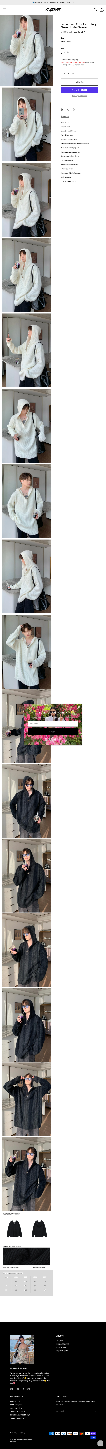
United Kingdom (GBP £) (17, 1433)
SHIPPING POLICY (16, 1408)
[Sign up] (94, 1411)
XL (68, 52)
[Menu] (4, 10)
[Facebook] (46, 739)
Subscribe (53, 732)
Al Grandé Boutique (21, 1439)
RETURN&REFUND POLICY (20, 1415)
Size (62, 48)
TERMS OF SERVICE (17, 1411)
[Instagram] (50, 739)
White (63, 42)
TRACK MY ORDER (17, 1418)
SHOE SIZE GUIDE (62, 1351)
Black (69, 42)
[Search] (95, 10)
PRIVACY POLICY (16, 1405)
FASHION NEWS (61, 1347)
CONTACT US (15, 1401)
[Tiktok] (55, 739)
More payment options (79, 96)
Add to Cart (80, 82)
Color (63, 38)
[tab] (66, 116)
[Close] (79, 707)
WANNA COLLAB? (62, 1344)
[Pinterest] (60, 739)
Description (65, 116)
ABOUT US (60, 1341)
